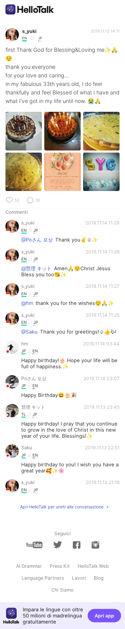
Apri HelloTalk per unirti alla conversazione (61, 506)
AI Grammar (29, 566)
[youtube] (34, 545)
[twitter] (57, 544)
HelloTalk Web (93, 566)
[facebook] (76, 545)
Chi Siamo (62, 590)
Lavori (79, 578)
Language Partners (43, 578)
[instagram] (95, 545)
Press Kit (60, 566)
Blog (98, 578)
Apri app (104, 616)
